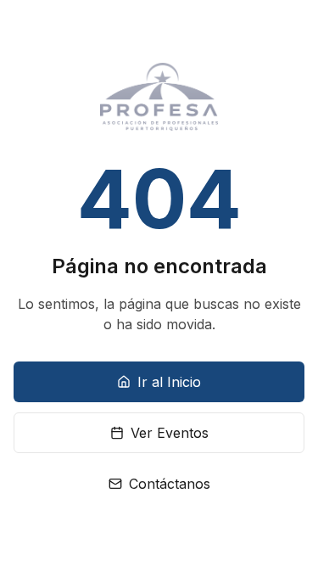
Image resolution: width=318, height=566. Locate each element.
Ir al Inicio (169, 381)
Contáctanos (169, 483)
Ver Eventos (170, 432)
